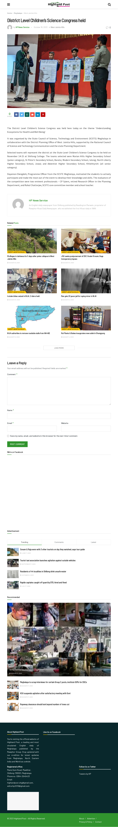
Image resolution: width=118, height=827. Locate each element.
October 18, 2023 (40, 27)
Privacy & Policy (85, 822)
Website (64, 423)
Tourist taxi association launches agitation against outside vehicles (48, 560)
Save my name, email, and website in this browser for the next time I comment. (44, 436)
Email (10, 423)
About (81, 818)
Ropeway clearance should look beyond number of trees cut (44, 704)
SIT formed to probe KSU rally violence (24, 669)
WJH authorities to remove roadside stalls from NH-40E (28, 333)
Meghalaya (18, 13)
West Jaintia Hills (30, 13)
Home (9, 13)
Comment (12, 374)
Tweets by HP (85, 774)
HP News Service (22, 27)
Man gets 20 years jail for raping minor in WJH (78, 296)
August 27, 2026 (16, 673)
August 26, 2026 (14, 262)
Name (10, 410)
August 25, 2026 (68, 262)
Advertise (91, 818)
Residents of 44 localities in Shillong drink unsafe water (43, 571)
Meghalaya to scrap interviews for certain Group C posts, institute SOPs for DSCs (53, 682)
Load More (59, 348)
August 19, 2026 (14, 337)
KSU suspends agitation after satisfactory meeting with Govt (45, 693)
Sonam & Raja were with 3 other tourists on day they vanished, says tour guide (52, 549)
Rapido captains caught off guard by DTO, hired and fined (43, 582)
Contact (98, 822)
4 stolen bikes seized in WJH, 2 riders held (23, 296)
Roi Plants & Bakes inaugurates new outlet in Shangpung (83, 333)
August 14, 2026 (68, 337)
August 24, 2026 (68, 300)
